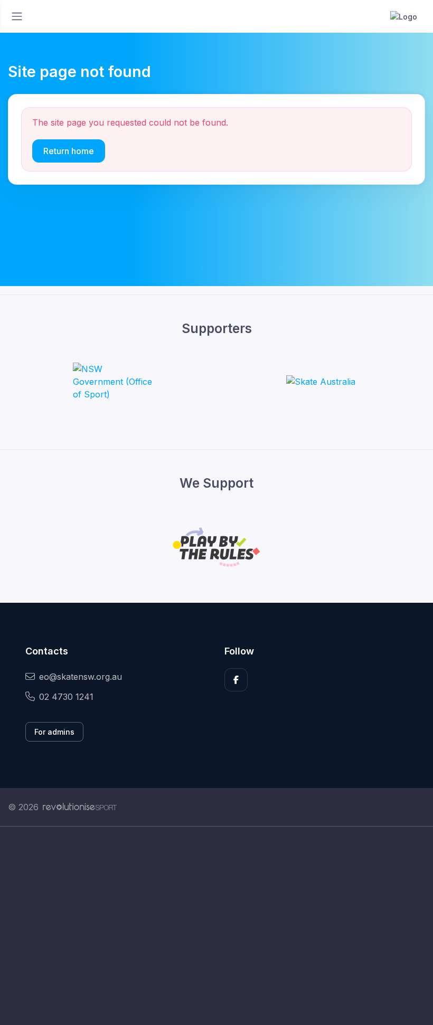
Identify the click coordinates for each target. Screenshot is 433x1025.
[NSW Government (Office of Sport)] (112, 382)
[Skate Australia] (320, 381)
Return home (68, 151)
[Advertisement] (216, 926)
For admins (54, 731)
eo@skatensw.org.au (80, 676)
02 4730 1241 (66, 696)
